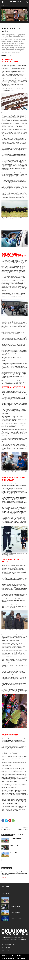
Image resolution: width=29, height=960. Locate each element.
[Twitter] (6, 820)
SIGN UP (3, 877)
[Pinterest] (9, 820)
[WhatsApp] (13, 820)
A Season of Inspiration (16, 918)
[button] (2, 2)
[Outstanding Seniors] (5, 847)
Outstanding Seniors (15, 846)
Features (7, 5)
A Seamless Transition (22, 829)
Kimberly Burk (4, 55)
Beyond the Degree (15, 838)
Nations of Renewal (15, 853)
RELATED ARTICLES (7, 834)
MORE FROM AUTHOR (18, 834)
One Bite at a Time (5, 829)
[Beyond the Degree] (5, 840)
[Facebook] (2, 820)
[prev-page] (2, 860)
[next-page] (5, 860)
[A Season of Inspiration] (5, 918)
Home (2, 5)
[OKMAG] (14, 932)
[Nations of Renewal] (5, 854)
